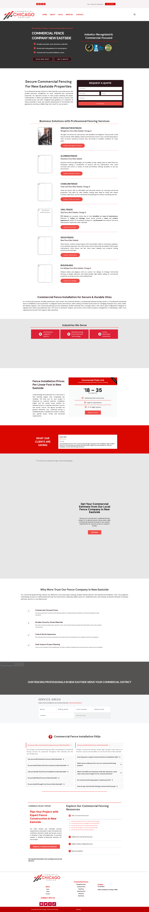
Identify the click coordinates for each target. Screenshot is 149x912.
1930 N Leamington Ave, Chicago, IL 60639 (107, 889)
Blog (60, 15)
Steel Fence (81, 893)
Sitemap (78, 909)
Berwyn (42, 709)
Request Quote (93, 412)
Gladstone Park (99, 709)
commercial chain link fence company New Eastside (85, 821)
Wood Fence (81, 896)
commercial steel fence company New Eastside (84, 825)
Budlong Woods (63, 709)
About (52, 15)
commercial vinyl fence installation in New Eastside (85, 823)
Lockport (43, 715)
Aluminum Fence (81, 886)
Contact (80, 15)
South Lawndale (81, 709)
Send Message (100, 103)
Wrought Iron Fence (81, 884)
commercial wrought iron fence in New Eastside (84, 827)
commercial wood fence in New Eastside (82, 830)
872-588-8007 (101, 886)
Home (44, 15)
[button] (134, 14)
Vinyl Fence (81, 889)
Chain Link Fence (81, 891)
